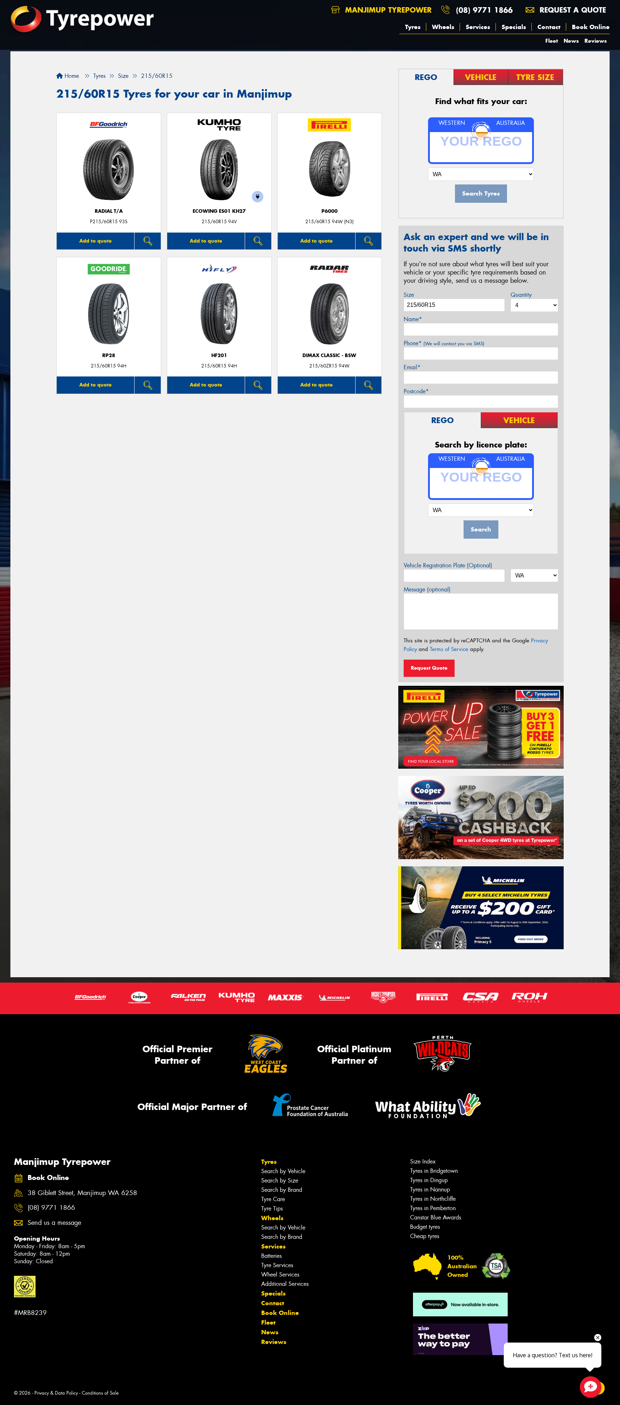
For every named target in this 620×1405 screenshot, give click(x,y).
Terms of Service (449, 649)
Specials (514, 27)
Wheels (443, 27)
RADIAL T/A (109, 211)
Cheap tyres (424, 1236)
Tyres (413, 27)
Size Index (423, 1161)
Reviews (595, 40)
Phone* (444, 343)
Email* (412, 367)
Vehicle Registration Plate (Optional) (448, 565)
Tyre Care (273, 1199)
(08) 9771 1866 (484, 9)
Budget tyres (425, 1227)
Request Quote (429, 668)
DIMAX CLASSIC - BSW (329, 355)
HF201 (219, 355)
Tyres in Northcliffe (433, 1199)
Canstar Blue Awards (435, 1217)
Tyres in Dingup (429, 1180)
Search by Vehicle (283, 1171)
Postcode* (416, 391)
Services (478, 27)
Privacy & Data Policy (56, 1393)
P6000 (329, 211)
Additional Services (285, 1284)
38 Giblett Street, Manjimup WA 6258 (82, 1193)
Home (71, 76)
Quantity (521, 295)
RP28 (108, 355)
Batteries (271, 1256)
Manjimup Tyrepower (387, 9)
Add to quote (95, 241)
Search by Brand (281, 1190)
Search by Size (279, 1180)
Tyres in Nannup (430, 1189)
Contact (548, 27)
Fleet (551, 40)
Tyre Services (277, 1265)
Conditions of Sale (100, 1393)
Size (409, 295)
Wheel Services (280, 1274)
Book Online (591, 27)
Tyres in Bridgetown (434, 1171)
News (571, 40)
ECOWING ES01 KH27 (219, 211)
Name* (413, 319)
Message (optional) (427, 589)
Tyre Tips (272, 1208)
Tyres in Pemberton (433, 1208)
